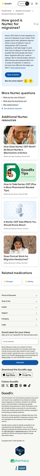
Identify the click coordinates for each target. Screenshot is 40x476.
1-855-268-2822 (8, 431)
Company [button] (5, 319)
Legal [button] (4, 325)
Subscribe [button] (27, 363)
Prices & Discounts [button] (9, 295)
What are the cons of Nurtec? (14, 97)
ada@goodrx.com (21, 431)
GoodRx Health (6, 11)
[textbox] (20, 341)
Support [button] (5, 313)
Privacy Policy (6, 357)
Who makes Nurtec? (10, 105)
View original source (18, 68)
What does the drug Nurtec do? (15, 101)
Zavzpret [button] (9, 281)
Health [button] (4, 307)
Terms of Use (19, 355)
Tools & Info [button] (6, 301)
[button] (23, 3)
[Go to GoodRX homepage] (7, 3)
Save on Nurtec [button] (13, 75)
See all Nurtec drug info (13, 108)
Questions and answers (23, 11)
